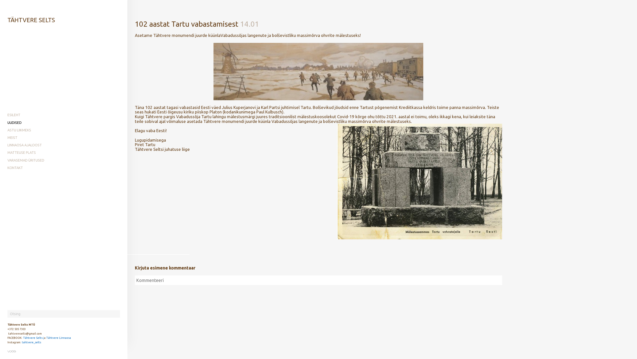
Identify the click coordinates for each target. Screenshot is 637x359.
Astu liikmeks (19, 130)
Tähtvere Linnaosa (58, 337)
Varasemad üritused (25, 160)
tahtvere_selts (31, 342)
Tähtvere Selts (31, 20)
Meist (12, 138)
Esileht (13, 115)
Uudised (14, 123)
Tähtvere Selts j (33, 337)
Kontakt (15, 168)
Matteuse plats (21, 153)
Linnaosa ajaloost (24, 145)
